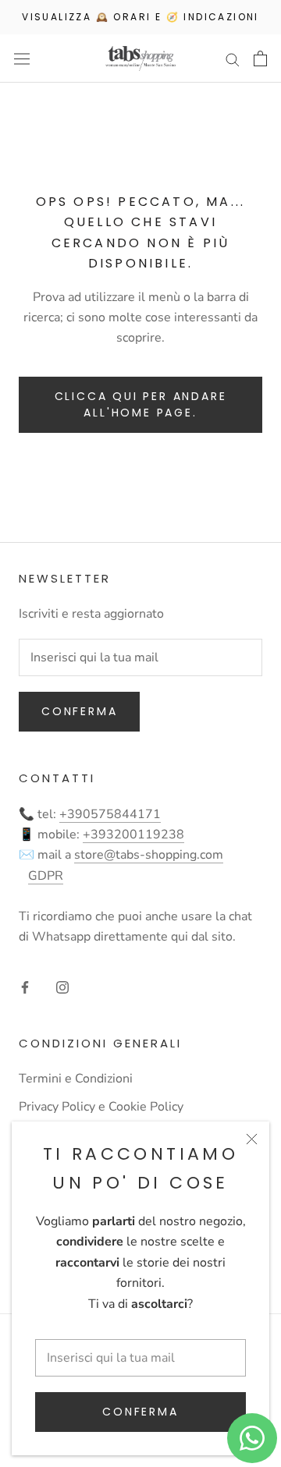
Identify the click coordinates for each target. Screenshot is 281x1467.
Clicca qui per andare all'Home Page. (141, 404)
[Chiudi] (252, 1139)
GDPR (45, 875)
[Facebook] (25, 986)
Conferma (140, 1411)
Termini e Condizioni (76, 1078)
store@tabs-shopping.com (148, 854)
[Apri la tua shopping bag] (260, 58)
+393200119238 (133, 834)
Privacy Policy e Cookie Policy (101, 1106)
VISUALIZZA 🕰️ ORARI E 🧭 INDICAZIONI (140, 16)
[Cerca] (233, 58)
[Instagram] (62, 986)
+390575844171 (110, 814)
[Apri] (22, 59)
